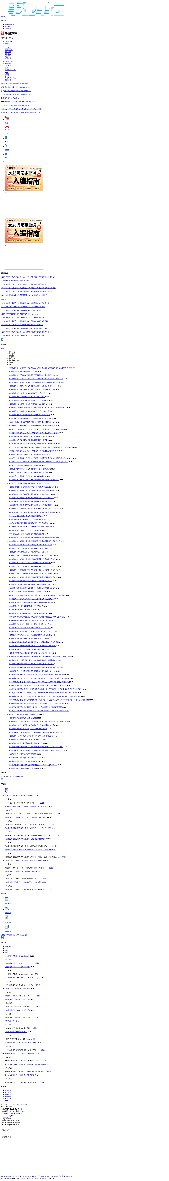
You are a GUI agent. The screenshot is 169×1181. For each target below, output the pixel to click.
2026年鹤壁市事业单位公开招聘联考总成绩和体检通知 (27, 476)
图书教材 (8, 1098)
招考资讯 (8, 1090)
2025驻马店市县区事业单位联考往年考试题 (19, 795)
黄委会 (7, 74)
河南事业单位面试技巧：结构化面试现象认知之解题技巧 (24, 882)
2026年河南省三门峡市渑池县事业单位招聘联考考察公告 (28, 440)
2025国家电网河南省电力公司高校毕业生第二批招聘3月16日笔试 (31, 620)
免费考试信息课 (10, 78)
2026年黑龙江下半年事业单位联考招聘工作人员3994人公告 (29, 411)
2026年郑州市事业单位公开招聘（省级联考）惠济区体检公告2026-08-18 (33, 451)
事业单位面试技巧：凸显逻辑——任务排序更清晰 (22, 1053)
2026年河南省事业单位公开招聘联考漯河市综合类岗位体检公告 (30, 436)
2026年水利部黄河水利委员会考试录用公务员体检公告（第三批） (31, 664)
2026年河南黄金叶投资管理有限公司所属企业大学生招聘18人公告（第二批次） (36, 747)
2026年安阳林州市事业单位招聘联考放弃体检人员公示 (27, 454)
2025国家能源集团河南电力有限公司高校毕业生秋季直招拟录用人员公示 (34, 642)
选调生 (7, 43)
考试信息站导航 (57, 1176)
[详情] (42, 803)
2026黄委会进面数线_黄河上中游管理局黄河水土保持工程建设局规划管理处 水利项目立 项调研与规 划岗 (45, 696)
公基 (27, 87)
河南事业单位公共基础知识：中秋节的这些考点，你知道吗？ (26, 817)
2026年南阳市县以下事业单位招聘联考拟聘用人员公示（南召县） (23, 317)
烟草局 (7, 76)
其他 (6, 792)
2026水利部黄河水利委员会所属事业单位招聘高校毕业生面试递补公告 (33, 660)
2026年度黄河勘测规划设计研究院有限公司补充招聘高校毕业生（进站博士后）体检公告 (39, 656)
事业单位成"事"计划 (24, 91)
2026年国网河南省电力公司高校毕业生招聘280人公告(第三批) (30, 602)
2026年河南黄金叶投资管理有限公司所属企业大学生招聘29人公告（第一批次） (36, 750)
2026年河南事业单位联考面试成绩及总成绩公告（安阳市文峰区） (31, 505)
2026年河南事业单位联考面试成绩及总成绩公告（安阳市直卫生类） (32, 512)
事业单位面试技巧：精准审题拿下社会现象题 (20, 1075)
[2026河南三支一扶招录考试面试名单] (24, 269)
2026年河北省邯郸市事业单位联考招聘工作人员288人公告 (29, 400)
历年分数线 (9, 26)
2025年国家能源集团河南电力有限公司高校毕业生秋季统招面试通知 (32, 646)
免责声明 (48, 1176)
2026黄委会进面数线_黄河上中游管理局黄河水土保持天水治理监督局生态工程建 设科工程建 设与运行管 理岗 (46, 689)
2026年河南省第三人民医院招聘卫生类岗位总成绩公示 (27, 519)
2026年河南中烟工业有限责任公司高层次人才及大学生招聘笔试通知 (32, 725)
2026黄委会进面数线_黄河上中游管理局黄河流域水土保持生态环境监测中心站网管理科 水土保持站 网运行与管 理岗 (49, 700)
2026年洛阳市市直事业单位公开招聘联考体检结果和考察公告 (30, 469)
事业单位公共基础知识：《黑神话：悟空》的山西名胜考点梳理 (27, 806)
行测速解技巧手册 (11, 1021)
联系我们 (33, 1176)
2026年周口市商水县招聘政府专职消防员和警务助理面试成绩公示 (31, 487)
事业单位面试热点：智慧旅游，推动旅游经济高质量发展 (24, 1064)
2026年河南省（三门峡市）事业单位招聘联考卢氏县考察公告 (22, 325)
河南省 (3, 16)
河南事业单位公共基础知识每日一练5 (18, 988)
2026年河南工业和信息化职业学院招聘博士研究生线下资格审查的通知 (33, 426)
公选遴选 (8, 48)
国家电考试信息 (10, 70)
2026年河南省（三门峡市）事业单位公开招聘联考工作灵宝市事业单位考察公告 (28, 277)
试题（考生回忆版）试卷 (26, 102)
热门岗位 (14, 98)
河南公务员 (9, 41)
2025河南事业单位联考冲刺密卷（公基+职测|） (21, 1042)
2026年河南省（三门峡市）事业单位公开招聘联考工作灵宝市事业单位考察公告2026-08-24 (40, 368)
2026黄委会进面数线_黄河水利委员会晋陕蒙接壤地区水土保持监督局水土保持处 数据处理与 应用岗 (43, 693)
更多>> (9, 1106)
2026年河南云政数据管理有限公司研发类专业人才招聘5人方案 (30, 418)
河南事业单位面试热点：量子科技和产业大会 (20, 871)
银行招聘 (8, 52)
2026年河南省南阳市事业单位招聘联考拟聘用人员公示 (19, 314)
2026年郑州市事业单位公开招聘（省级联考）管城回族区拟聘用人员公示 (34, 433)
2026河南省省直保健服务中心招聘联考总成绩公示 (26, 516)
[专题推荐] (12, 777)
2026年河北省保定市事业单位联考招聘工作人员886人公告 (29, 393)
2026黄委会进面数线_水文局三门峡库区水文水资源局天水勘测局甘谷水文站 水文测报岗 (39, 678)
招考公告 (8, 63)
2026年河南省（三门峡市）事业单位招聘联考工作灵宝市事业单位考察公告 (26, 332)
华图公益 (18, 1176)
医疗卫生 (8, 54)
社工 (6, 72)
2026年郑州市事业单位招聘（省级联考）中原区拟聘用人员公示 (23, 307)
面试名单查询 (23, 83)
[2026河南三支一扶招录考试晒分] (24, 217)
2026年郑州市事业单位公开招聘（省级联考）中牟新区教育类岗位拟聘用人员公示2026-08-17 (40, 458)
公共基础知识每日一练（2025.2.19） (17, 956)
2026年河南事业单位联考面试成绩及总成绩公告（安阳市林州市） (31, 501)
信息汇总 (3, 20)
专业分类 (21, 98)
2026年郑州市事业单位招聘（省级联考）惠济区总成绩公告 (29, 483)
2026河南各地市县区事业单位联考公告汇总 (16, 94)
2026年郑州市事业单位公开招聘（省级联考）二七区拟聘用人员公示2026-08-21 (36, 429)
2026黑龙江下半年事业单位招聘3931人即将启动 (25, 465)
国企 (6, 68)
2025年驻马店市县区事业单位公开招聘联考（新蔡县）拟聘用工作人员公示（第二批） (38, 462)
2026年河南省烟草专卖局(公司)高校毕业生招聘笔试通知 (28, 729)
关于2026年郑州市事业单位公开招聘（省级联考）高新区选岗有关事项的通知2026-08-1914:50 (41, 447)
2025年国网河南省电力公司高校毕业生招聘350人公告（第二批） (31, 635)
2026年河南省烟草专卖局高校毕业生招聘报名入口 (26, 739)
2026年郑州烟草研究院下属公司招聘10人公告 (24, 714)
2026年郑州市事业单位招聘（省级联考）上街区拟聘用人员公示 (30, 584)
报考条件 (7, 98)
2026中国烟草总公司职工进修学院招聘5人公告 (25, 761)
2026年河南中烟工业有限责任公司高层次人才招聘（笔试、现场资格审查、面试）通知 (38, 721)
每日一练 (14, 102)
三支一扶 (8, 46)
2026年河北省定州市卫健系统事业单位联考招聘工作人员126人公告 (32, 389)
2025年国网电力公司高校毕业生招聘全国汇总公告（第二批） (30, 628)
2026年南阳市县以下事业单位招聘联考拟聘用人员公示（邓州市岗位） (25, 328)
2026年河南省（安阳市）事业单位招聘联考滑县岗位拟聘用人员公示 (24, 321)
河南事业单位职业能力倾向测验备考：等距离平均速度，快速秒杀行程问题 (30, 850)
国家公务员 (9, 50)
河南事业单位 (9, 61)
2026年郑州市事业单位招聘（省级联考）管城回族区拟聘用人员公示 (32, 588)
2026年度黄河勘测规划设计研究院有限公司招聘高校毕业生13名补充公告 (34, 667)
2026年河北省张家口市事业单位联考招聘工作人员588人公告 (29, 415)
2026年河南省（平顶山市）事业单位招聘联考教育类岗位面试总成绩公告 (34, 509)
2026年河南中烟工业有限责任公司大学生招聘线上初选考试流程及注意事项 (34, 732)
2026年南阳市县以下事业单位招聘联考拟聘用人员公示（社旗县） (23, 335)
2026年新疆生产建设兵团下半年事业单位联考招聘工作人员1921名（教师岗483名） (37, 407)
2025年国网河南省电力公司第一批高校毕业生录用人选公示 (29, 638)
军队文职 (8, 56)
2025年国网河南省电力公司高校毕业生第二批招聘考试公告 (29, 624)
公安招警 (8, 58)
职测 (6, 790)
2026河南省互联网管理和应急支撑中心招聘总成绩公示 (27, 534)
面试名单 (8, 66)
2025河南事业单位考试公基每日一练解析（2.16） (25, 112)
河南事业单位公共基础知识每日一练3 (18, 1010)
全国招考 (8, 80)
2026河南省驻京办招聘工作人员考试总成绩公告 (25, 530)
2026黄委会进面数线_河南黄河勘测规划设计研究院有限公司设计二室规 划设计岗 (37, 703)
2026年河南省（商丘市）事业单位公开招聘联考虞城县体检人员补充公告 (34, 480)
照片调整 (8, 1092)
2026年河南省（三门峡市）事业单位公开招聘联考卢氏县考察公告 (23, 284)
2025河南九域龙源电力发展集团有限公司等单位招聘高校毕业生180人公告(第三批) (37, 617)
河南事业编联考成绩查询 (9, 83)
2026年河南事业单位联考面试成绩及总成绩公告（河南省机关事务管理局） (34, 537)
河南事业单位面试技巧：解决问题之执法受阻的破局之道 (24, 860)
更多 (2, 348)
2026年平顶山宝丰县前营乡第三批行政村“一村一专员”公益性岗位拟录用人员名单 (37, 595)
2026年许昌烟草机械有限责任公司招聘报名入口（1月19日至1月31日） (33, 765)
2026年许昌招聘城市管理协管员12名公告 (15, 280)
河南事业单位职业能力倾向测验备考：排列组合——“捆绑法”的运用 (28, 828)
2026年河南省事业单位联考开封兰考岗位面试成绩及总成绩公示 (30, 527)
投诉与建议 (68, 1176)
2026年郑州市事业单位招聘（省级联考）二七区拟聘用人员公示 (30, 581)
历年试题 (7, 102)
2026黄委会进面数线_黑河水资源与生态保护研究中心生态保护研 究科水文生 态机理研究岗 (40, 682)
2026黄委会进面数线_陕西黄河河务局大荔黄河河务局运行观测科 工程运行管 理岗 (37, 674)
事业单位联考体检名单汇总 (20, 105)
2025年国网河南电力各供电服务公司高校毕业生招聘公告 (28, 613)
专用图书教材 (9, 24)
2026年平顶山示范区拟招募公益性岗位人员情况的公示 (27, 591)
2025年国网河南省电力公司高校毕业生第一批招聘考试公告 (29, 649)
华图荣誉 (11, 1176)
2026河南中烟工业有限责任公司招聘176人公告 (25, 757)
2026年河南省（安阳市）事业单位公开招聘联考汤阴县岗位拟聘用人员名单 (26, 291)
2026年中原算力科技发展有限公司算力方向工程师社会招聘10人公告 (32, 422)
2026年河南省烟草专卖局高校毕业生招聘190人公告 (26, 743)
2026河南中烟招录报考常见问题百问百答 (23, 754)
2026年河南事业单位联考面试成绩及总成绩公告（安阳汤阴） (30, 494)
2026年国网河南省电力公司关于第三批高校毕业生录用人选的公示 (31, 599)
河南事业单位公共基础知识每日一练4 (18, 999)
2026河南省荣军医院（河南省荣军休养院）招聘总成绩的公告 (30, 523)
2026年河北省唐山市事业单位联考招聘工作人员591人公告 (29, 404)
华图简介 (4, 1176)
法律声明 (40, 1176)
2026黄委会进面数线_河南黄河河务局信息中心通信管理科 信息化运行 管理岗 (35, 707)
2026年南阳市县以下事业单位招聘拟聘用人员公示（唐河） (21, 310)
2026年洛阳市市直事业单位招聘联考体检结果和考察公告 (28, 472)
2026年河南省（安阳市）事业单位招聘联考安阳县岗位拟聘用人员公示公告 (26, 303)
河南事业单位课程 (10, 91)
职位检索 (8, 1094)
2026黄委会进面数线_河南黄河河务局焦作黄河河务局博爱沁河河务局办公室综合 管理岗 (39, 711)
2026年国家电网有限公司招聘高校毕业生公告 (24, 610)
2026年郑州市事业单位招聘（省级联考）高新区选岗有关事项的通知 (32, 444)
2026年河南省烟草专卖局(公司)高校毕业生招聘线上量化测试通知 (31, 736)
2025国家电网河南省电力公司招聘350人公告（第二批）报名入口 (31, 631)
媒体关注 (26, 1176)
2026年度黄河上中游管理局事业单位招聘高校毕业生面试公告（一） (32, 671)
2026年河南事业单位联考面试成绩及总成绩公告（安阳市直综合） (31, 498)
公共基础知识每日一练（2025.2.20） (17, 967)
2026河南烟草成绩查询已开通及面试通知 (23, 718)
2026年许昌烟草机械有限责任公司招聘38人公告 (25, 768)
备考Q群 (8, 1101)
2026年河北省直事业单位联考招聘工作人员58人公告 (27, 397)
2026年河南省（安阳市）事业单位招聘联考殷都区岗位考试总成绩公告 (33, 490)
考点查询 (8, 1096)
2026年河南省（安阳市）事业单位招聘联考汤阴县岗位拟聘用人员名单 (33, 577)
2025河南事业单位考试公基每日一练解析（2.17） (25, 109)
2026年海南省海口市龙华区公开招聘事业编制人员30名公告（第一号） (25, 295)
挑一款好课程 (5, 105)
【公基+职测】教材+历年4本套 (15, 87)
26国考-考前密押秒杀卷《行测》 (16, 1032)
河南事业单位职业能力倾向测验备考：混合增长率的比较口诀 (26, 839)
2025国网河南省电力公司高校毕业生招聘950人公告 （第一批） (30, 653)
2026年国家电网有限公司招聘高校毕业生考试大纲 (26, 606)
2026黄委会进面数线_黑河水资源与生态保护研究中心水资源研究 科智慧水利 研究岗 (38, 685)
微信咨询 (8, 28)
